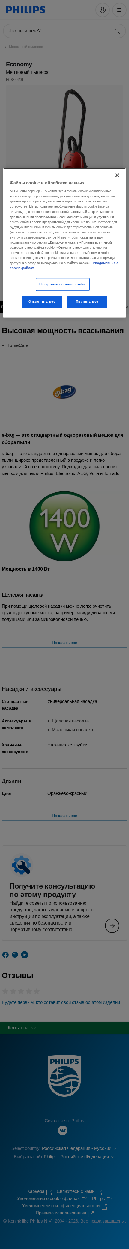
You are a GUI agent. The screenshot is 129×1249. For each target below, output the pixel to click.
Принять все (87, 301)
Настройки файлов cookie (62, 284)
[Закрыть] (117, 175)
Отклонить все (41, 301)
